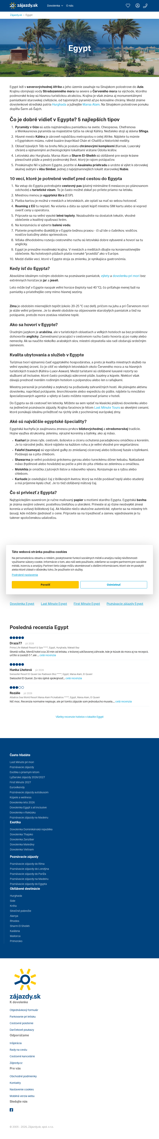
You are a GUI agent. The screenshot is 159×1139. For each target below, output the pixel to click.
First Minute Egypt (87, 604)
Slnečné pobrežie (20, 910)
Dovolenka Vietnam (22, 849)
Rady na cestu (18, 1049)
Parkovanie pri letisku (23, 1016)
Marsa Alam (91, 104)
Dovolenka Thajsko (21, 834)
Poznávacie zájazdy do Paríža (28, 873)
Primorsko (16, 941)
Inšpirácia (16, 1043)
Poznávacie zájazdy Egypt (125, 604)
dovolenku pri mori (126, 276)
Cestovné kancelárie (22, 1056)
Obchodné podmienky (23, 1076)
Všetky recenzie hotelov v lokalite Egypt (80, 716)
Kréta (13, 905)
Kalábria (15, 931)
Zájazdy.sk (16, 14)
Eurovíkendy (17, 787)
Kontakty (15, 1082)
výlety (105, 276)
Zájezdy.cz (16, 1062)
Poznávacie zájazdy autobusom (29, 792)
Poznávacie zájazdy (22, 767)
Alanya (14, 915)
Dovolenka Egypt (22, 604)
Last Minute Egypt (54, 604)
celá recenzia (48, 655)
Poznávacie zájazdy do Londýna (29, 868)
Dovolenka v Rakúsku (23, 812)
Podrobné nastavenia (25, 574)
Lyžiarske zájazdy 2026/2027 (27, 777)
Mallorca (15, 936)
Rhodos (14, 920)
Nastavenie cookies (22, 1089)
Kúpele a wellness (20, 797)
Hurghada (59, 104)
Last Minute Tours (107, 407)
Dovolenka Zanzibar (22, 839)
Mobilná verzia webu (22, 1096)
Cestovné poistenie (21, 1023)
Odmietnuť (113, 584)
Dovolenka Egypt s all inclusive (28, 807)
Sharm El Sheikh (20, 926)
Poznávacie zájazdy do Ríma (27, 863)
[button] (55, 5)
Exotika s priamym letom (24, 772)
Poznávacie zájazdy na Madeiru (29, 817)
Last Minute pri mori (22, 762)
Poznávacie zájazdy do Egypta (28, 883)
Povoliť (45, 584)
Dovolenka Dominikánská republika (31, 829)
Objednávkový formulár (24, 1010)
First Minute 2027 (20, 782)
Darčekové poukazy (22, 1029)
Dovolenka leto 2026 (22, 802)
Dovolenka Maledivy (22, 844)
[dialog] (79, 570)
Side (12, 900)
